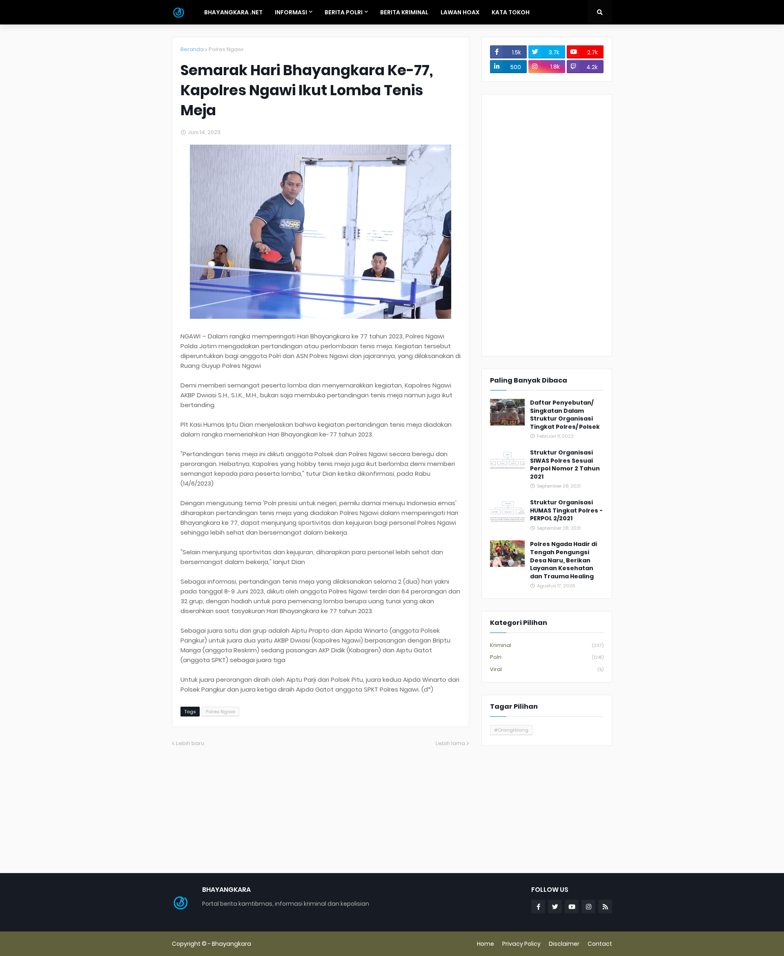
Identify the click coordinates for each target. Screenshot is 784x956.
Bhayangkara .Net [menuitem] (233, 12)
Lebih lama (450, 743)
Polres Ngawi (226, 49)
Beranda (192, 49)
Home (485, 944)
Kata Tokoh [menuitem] (511, 12)
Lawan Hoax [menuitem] (460, 12)
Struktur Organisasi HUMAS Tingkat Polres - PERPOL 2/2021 (566, 510)
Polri (547, 657)
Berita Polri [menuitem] (344, 12)
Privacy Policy (521, 944)
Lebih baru (190, 743)
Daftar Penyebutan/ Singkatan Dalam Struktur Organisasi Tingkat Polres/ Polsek (565, 415)
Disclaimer (564, 944)
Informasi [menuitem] (291, 12)
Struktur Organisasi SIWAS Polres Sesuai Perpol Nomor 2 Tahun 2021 (565, 465)
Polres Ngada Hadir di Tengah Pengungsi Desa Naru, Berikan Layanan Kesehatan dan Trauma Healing (563, 560)
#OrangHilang (511, 730)
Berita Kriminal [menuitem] (404, 12)
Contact (600, 944)
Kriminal (547, 645)
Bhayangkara (231, 944)
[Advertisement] (547, 225)
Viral (547, 669)
